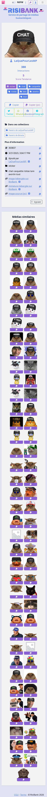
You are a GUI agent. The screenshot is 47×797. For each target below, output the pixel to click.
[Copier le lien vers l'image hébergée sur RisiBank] (40, 179)
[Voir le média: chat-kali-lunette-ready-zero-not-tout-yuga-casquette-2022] (30, 296)
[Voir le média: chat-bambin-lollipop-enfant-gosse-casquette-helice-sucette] (30, 732)
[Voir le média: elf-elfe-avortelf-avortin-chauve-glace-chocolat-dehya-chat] (16, 465)
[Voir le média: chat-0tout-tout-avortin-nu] (16, 296)
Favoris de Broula (16, 135)
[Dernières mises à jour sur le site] (25, 2)
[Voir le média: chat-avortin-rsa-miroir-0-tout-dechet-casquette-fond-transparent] (30, 254)
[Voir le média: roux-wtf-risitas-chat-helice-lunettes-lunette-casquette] (30, 662)
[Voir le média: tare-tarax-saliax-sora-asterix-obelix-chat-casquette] (30, 423)
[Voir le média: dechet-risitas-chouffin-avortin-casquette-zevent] (30, 620)
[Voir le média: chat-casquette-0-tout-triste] (16, 409)
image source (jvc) (18, 193)
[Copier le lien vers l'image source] (40, 194)
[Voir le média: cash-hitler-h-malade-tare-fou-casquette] (30, 493)
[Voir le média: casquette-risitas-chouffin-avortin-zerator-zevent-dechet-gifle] (16, 690)
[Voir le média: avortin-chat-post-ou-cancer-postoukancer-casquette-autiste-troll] (16, 338)
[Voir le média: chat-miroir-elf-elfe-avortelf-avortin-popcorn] (16, 507)
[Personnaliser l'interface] (30, 2)
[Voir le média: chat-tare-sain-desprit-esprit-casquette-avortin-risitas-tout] (16, 226)
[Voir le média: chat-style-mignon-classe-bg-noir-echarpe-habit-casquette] (30, 591)
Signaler (37, 202)
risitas (14, 91)
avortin (35, 91)
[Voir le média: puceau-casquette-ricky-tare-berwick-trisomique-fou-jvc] (16, 662)
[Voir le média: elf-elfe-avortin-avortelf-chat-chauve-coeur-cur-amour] (16, 577)
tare (24, 91)
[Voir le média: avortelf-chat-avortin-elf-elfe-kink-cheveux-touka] (30, 479)
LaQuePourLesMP (25, 61)
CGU (16, 794)
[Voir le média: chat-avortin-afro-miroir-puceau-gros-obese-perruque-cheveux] (30, 690)
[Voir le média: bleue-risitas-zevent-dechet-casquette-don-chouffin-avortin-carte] (16, 521)
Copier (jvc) (34, 104)
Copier (15, 104)
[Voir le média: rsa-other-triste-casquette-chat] (30, 451)
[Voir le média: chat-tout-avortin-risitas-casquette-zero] (16, 240)
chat (23, 86)
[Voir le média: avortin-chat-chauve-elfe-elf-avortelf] (16, 535)
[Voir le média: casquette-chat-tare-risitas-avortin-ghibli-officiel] (16, 282)
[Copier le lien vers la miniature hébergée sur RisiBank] (40, 186)
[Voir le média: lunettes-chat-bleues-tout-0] (16, 493)
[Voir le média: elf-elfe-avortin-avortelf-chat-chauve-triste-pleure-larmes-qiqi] (30, 577)
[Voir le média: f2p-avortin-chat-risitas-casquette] (30, 338)
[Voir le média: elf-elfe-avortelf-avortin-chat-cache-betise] (30, 634)
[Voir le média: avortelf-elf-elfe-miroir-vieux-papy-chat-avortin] (30, 521)
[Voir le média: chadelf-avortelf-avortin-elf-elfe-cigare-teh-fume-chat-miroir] (16, 648)
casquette (35, 86)
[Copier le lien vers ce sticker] (16, 231)
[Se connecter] (36, 2)
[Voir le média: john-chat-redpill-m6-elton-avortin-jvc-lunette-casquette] (30, 381)
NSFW (20, 2)
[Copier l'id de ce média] (40, 148)
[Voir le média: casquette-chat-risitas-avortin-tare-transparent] (16, 268)
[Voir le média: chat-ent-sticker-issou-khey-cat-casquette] (16, 549)
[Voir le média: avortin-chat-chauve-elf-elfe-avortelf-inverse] (16, 591)
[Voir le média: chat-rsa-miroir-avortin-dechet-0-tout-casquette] (16, 254)
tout (25, 96)
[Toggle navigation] (42, 2)
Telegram (38, 114)
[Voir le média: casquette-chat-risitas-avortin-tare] (30, 226)
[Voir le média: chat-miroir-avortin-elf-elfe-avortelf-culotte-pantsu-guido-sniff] (16, 606)
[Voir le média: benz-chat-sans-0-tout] (16, 676)
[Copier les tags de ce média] (40, 172)
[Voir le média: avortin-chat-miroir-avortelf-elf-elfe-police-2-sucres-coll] (16, 760)
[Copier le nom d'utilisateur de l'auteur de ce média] (40, 159)
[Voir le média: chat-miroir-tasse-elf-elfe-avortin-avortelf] (16, 479)
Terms (23, 794)
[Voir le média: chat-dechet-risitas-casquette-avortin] (30, 282)
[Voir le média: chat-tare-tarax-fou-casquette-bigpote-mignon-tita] (16, 366)
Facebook (29, 114)
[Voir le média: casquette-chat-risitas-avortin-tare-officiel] (30, 268)
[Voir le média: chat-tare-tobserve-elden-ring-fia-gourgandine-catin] (30, 606)
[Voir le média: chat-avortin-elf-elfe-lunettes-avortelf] (30, 648)
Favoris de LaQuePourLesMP (20, 130)
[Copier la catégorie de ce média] (40, 166)
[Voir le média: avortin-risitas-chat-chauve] (16, 451)
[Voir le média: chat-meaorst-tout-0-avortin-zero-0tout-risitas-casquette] (30, 240)
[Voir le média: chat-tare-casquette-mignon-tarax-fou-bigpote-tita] (16, 395)
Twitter (9, 114)
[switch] (14, 2)
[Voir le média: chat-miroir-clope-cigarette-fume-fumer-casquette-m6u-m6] (30, 507)
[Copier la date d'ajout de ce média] (40, 154)
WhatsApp (20, 114)
